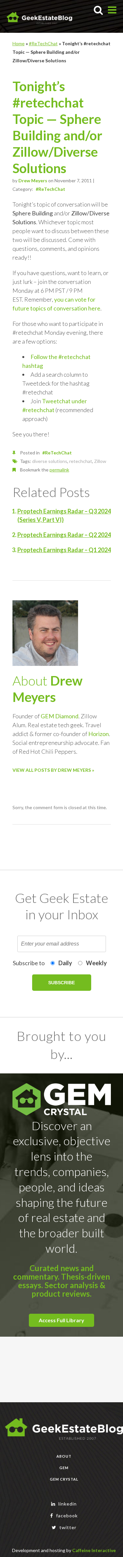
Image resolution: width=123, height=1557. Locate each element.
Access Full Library (61, 1320)
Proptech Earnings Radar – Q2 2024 (64, 534)
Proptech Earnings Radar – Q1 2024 (64, 549)
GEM (64, 1468)
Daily (65, 963)
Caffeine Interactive (94, 1550)
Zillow (100, 461)
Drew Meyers (32, 180)
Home (18, 43)
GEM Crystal (64, 1479)
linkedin (67, 1504)
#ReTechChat (43, 43)
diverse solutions (49, 461)
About (64, 1456)
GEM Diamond (59, 716)
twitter (67, 1527)
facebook (66, 1515)
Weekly (96, 963)
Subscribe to (29, 963)
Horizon (98, 733)
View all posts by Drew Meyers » (53, 770)
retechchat (80, 461)
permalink (59, 469)
